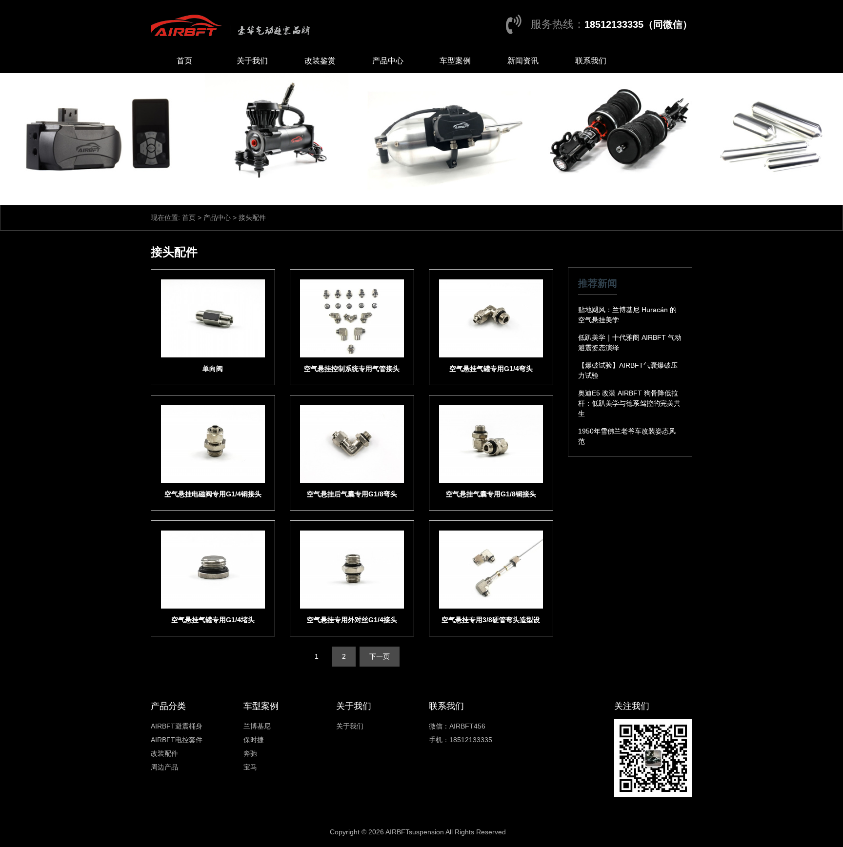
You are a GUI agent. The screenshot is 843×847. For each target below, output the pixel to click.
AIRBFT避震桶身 (176, 726)
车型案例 (455, 61)
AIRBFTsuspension (414, 832)
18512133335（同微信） (638, 24)
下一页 (379, 656)
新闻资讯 (523, 61)
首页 (184, 61)
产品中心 (387, 61)
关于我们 (252, 61)
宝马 (250, 767)
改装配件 (164, 753)
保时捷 (253, 740)
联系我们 (590, 61)
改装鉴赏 (320, 61)
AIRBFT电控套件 (176, 740)
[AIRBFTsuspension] (233, 24)
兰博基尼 (257, 726)
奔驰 (250, 753)
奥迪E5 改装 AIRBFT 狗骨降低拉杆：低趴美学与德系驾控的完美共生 (629, 403)
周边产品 (164, 767)
